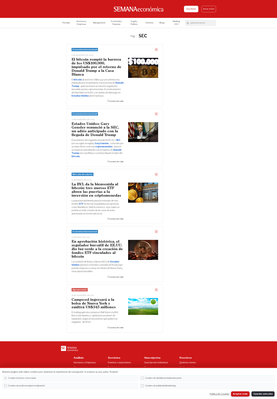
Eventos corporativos (119, 362)
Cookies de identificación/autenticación (163, 378)
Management (99, 23)
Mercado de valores (82, 174)
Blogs (162, 23)
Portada (66, 23)
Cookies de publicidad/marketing (160, 386)
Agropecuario (80, 290)
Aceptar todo (240, 394)
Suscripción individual (156, 362)
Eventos (149, 23)
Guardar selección (263, 394)
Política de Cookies (219, 394)
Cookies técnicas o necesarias (22, 378)
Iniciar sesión (209, 9)
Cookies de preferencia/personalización (26, 386)
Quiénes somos (187, 362)
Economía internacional (85, 50)
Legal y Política (134, 22)
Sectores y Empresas (81, 22)
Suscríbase (191, 9)
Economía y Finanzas (116, 22)
